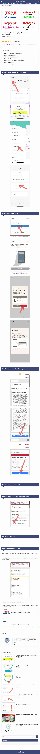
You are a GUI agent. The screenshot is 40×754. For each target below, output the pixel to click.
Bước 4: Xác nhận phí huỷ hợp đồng (11, 58)
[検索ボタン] (1, 1)
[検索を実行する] (37, 736)
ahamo (4, 36)
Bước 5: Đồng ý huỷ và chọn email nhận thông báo (14, 60)
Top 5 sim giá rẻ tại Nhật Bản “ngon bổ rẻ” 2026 (20, 612)
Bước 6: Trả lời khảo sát (9, 62)
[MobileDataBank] (20, 1)
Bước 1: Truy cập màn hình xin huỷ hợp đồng (13, 53)
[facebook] (19, 751)
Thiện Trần (7, 644)
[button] (8, 627)
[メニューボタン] (39, 1)
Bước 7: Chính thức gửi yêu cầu (10, 64)
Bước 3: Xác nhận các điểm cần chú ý (11, 57)
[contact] (20, 751)
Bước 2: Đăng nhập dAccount (10, 55)
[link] (14, 644)
